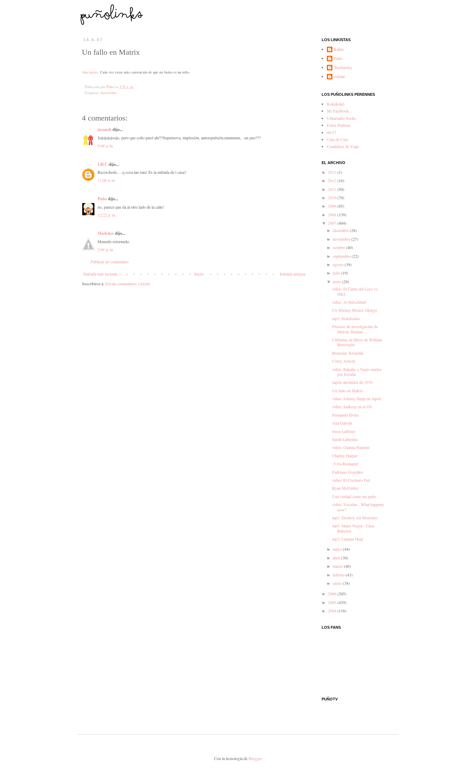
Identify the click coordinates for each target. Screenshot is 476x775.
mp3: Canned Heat (347, 539)
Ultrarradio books (341, 118)
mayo (338, 549)
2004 (332, 610)
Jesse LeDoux (343, 431)
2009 (332, 206)
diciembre (341, 230)
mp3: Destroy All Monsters (355, 517)
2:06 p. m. (106, 249)
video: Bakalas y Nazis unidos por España (357, 371)
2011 (332, 189)
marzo (338, 566)
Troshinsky (343, 67)
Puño (102, 199)
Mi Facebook (338, 111)
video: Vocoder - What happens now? (358, 507)
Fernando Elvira (345, 415)
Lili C (103, 164)
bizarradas (108, 92)
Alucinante (90, 72)
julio (337, 273)
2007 (332, 223)
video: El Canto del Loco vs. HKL (355, 291)
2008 (332, 214)
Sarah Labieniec (345, 439)
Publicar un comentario (110, 261)
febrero (339, 575)
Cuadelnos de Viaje (343, 146)
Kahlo (339, 49)
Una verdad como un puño (354, 496)
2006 (332, 593)
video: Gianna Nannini (350, 447)
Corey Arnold (343, 361)
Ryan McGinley (345, 488)
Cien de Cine (337, 139)
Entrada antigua (292, 274)
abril (337, 557)
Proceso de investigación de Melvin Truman (355, 329)
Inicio (199, 274)
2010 (332, 197)
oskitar (339, 76)
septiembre (342, 256)
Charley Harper (345, 455)
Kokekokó (335, 104)
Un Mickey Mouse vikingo (354, 310)
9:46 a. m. (106, 145)
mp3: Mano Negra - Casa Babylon (353, 528)
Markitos (106, 233)
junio (337, 281)
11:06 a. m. (107, 180)
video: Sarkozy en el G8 (352, 406)
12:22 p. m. (107, 215)
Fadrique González (347, 472)
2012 (332, 180)
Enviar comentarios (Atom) (127, 283)
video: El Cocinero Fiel (351, 480)
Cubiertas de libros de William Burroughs (357, 342)
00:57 (331, 132)
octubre (339, 247)
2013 (332, 172)
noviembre (342, 239)
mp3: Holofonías (346, 318)
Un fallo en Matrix (347, 390)
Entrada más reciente (100, 274)
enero (338, 583)
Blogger (254, 758)
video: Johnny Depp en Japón (356, 398)
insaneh (105, 129)
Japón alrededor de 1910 (352, 382)
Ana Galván (342, 423)
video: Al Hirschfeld (349, 302)
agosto (339, 264)
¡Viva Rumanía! (345, 463)
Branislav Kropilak (347, 353)
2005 (332, 602)
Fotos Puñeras (339, 125)
